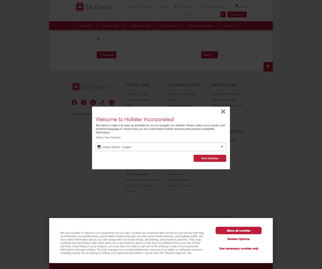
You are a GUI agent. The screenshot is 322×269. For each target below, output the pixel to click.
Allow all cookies (238, 230)
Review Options (239, 239)
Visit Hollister (209, 158)
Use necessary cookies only (238, 248)
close (223, 111)
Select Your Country (108, 137)
